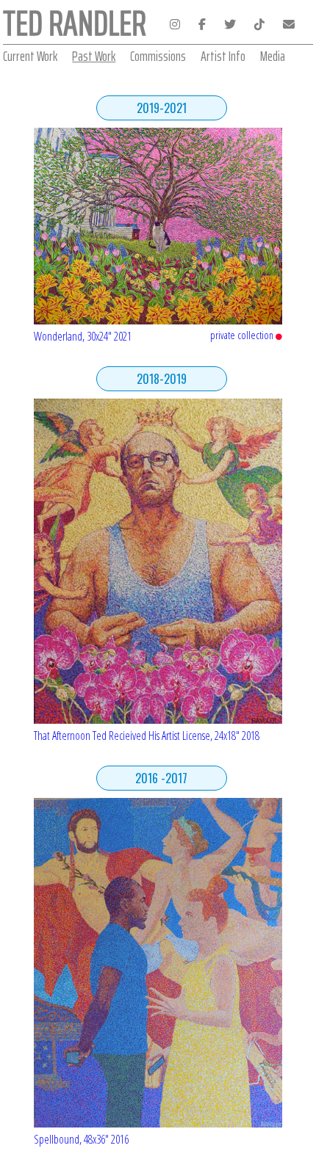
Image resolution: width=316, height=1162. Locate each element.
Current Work (30, 56)
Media (272, 56)
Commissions (158, 56)
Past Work (93, 56)
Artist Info (223, 56)
